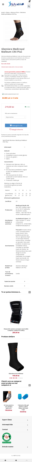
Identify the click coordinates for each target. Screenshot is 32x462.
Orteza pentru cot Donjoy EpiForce (9, 406)
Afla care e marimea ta (11, 113)
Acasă (3, 12)
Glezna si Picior (15, 12)
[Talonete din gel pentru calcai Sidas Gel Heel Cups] (23, 397)
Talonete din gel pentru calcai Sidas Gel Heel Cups (23, 407)
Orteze (8, 12)
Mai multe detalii (5, 63)
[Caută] (28, 6)
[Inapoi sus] (26, 460)
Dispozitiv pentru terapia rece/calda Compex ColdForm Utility (16, 329)
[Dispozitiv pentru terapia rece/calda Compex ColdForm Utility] (16, 312)
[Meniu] (3, 4)
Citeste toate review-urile (7, 67)
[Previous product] (5, 460)
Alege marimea (10, 117)
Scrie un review (19, 67)
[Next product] (16, 460)
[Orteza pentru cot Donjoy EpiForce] (8, 397)
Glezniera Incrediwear (16, 373)
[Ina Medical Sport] (16, 4)
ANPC (14, 455)
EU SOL (18, 455)
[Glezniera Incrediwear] (16, 356)
